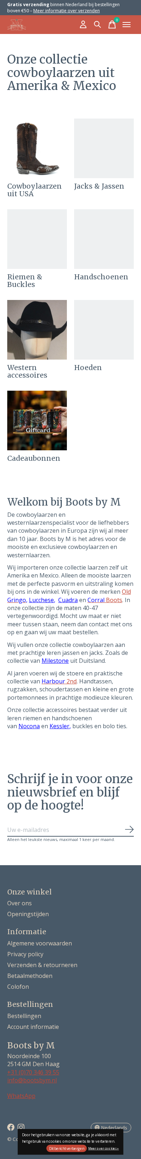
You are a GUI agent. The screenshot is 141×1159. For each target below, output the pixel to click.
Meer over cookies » (103, 1148)
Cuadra (68, 600)
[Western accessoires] (37, 330)
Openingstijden (28, 914)
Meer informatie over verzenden (66, 11)
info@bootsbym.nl (32, 1080)
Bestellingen (24, 1016)
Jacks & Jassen (99, 186)
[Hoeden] (104, 330)
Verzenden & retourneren (42, 965)
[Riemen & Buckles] (37, 239)
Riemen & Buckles (24, 280)
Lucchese (41, 600)
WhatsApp (21, 1096)
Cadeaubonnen (33, 458)
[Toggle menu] (126, 24)
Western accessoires (27, 371)
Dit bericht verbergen (66, 1148)
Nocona (29, 726)
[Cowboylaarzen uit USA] (37, 148)
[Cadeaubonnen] (37, 420)
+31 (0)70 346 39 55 (33, 1072)
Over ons (19, 903)
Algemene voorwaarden (39, 943)
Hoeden (88, 367)
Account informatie (33, 1027)
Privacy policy (25, 954)
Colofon (18, 987)
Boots (104, 600)
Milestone (55, 661)
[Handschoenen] (104, 239)
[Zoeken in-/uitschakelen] (97, 24)
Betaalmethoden (29, 976)
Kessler (59, 726)
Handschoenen (101, 276)
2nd (59, 681)
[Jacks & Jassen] (104, 148)
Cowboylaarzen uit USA (34, 190)
